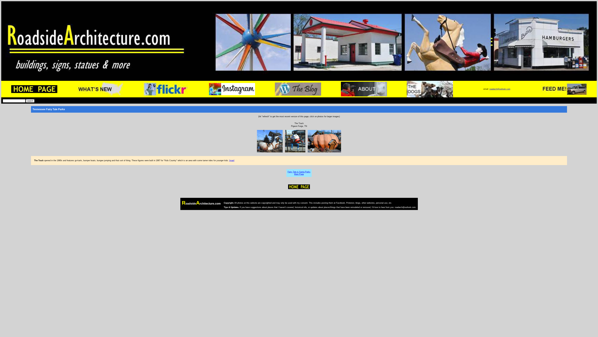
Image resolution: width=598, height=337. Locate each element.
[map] (231, 160)
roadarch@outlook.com (499, 89)
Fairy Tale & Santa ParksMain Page (299, 173)
